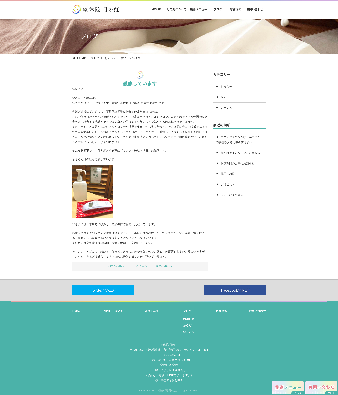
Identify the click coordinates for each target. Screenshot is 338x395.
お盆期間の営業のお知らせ (238, 163)
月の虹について (176, 9)
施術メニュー (198, 9)
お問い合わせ (254, 9)
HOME (156, 9)
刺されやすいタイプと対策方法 (240, 152)
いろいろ (226, 107)
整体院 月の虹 (169, 344)
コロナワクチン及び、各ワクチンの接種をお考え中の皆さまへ (239, 140)
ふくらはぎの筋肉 (232, 194)
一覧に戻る (140, 266)
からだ (225, 97)
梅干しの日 (228, 173)
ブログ (218, 9)
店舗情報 (235, 9)
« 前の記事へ (116, 266)
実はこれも (228, 184)
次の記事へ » (164, 266)
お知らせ (110, 58)
